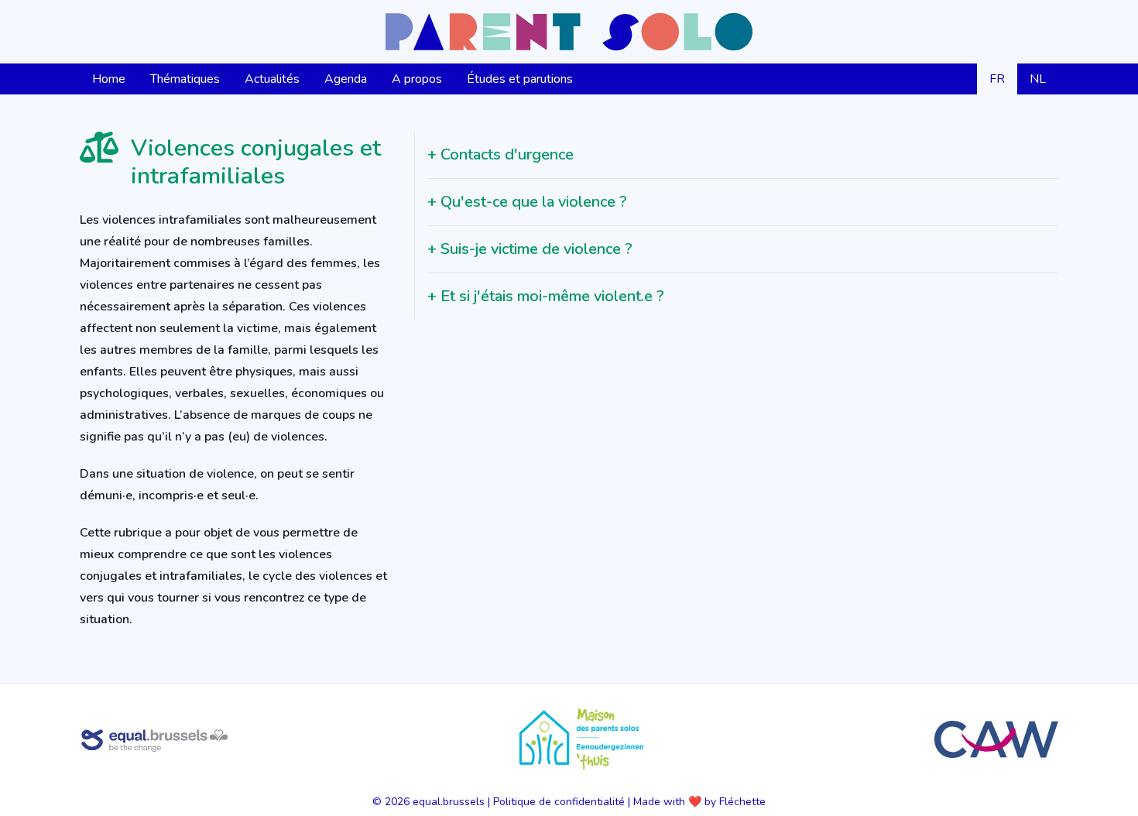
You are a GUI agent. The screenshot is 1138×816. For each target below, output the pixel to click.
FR (997, 78)
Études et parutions (520, 78)
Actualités (272, 78)
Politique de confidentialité (559, 801)
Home (108, 78)
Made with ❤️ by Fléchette (699, 801)
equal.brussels (449, 801)
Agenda (345, 78)
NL (1038, 78)
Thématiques (185, 78)
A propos (417, 78)
